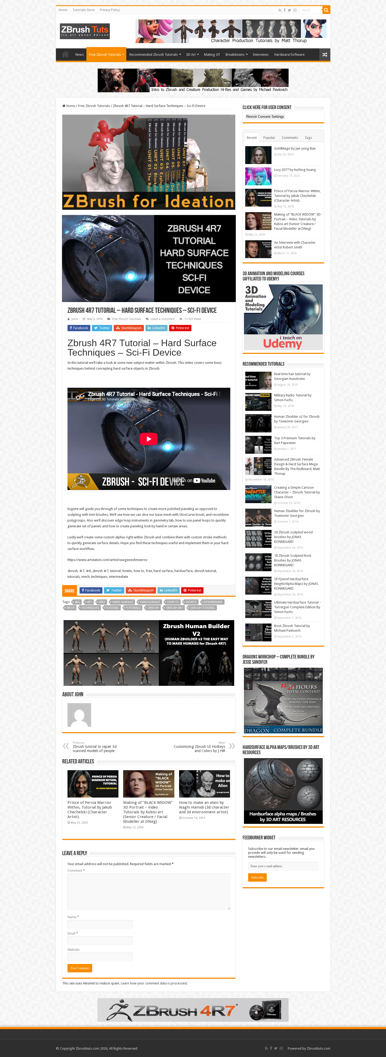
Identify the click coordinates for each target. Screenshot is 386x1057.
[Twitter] (289, 10)
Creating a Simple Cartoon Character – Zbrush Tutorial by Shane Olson (297, 492)
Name (73, 917)
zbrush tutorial (202, 608)
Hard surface (122, 602)
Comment (76, 870)
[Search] (326, 10)
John (75, 319)
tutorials (133, 608)
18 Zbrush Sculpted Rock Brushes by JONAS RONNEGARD (292, 560)
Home (63, 10)
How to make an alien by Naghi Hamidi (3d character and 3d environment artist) (204, 807)
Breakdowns (235, 55)
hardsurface (150, 602)
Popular (269, 138)
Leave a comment (163, 319)
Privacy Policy (110, 10)
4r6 (77, 602)
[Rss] (280, 10)
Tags (308, 138)
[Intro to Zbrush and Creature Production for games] (193, 80)
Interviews (261, 55)
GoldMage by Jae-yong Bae (295, 148)
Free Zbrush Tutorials (105, 55)
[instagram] (295, 10)
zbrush (153, 608)
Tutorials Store (83, 10)
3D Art (191, 55)
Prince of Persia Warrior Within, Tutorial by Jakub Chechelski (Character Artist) (89, 809)
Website (73, 950)
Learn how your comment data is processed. (154, 983)
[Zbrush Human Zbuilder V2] (149, 653)
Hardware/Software (289, 55)
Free (102, 602)
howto (191, 602)
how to (173, 602)
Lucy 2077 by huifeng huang (295, 170)
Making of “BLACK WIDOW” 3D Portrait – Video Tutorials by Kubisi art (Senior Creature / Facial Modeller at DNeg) (148, 812)
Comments (290, 138)
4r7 (89, 602)
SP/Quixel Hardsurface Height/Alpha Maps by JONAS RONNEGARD (296, 583)
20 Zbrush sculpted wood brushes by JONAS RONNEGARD (293, 537)
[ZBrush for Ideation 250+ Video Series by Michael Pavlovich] (149, 162)
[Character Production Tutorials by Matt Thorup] (230, 31)
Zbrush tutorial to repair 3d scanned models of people (95, 747)
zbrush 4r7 (174, 608)
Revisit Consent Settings (265, 117)
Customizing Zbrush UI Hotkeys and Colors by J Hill (199, 747)
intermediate (213, 602)
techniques (90, 608)
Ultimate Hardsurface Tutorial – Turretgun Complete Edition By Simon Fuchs (297, 607)
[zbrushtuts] (85, 30)
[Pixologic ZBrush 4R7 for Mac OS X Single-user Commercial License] (193, 1010)
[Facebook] (284, 10)
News (79, 55)
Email (72, 933)
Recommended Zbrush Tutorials (153, 55)
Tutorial (112, 608)
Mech (71, 608)
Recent (252, 138)
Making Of (212, 55)
